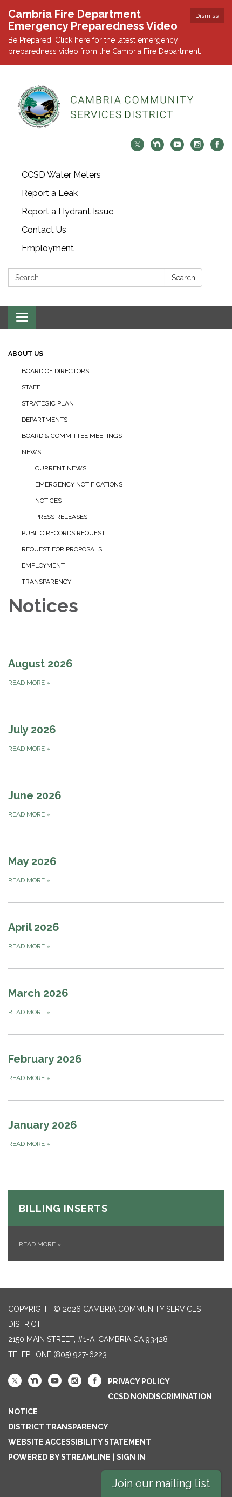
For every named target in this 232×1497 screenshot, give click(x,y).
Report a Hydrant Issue (67, 211)
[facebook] (217, 148)
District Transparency (58, 1426)
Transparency (46, 581)
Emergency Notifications (78, 484)
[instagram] (197, 148)
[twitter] (137, 148)
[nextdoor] (157, 148)
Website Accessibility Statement (79, 1442)
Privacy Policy (139, 1381)
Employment (48, 248)
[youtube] (177, 148)
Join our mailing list (161, 1483)
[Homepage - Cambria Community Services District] (116, 107)
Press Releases (61, 517)
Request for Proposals (62, 549)
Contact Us (44, 230)
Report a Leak (50, 193)
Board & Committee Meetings (72, 436)
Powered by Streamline (59, 1457)
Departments (44, 419)
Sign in (131, 1457)
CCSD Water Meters (61, 175)
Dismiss (207, 15)
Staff (31, 387)
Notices (48, 500)
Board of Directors (55, 371)
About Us (25, 354)
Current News (60, 468)
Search (183, 277)
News (31, 452)
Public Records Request (63, 533)
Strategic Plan (48, 403)
